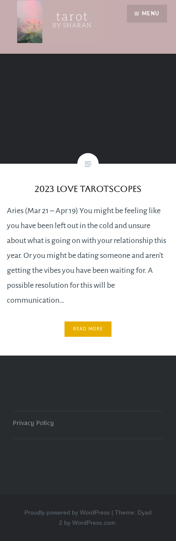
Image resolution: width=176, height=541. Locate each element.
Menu (150, 13)
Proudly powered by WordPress (67, 512)
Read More (88, 328)
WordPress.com (93, 522)
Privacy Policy (33, 424)
